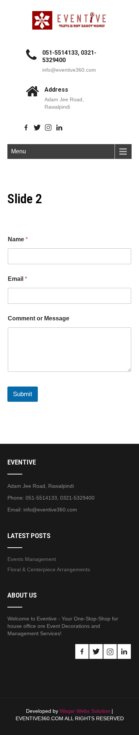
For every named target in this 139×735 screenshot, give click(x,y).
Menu (18, 151)
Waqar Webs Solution (85, 711)
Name (18, 239)
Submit (22, 394)
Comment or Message (38, 318)
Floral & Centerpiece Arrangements (48, 569)
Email (17, 279)
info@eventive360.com (69, 70)
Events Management (31, 559)
